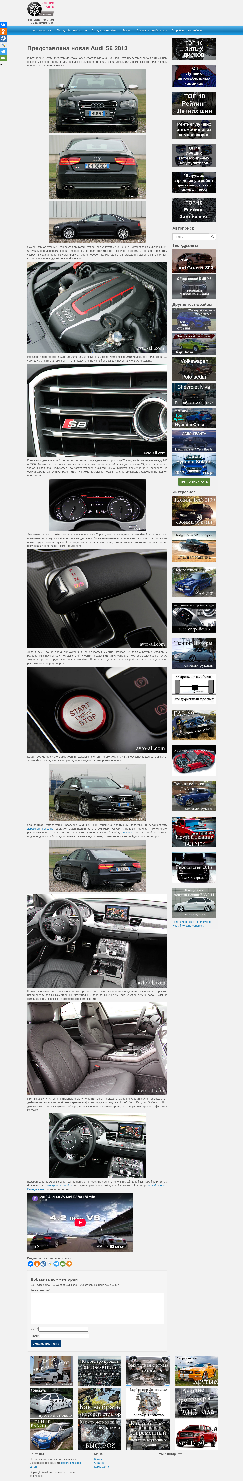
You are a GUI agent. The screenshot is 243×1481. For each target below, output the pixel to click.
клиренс (128, 832)
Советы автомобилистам (152, 30)
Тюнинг (127, 30)
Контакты (100, 1459)
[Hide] (1, 64)
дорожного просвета (40, 828)
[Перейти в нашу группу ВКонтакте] (194, 481)
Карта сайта (101, 1466)
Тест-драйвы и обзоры (70, 30)
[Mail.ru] (43, 1264)
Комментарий (40, 1290)
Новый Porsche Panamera (188, 925)
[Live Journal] (50, 1264)
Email (35, 1336)
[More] (69, 1264)
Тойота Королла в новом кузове (191, 922)
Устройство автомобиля (187, 30)
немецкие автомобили (60, 1185)
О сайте (99, 1463)
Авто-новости (41, 30)
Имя (34, 1329)
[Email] (63, 1264)
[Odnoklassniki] (37, 1264)
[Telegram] (56, 1264)
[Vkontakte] (30, 1264)
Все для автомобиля (104, 30)
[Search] (212, 236)
